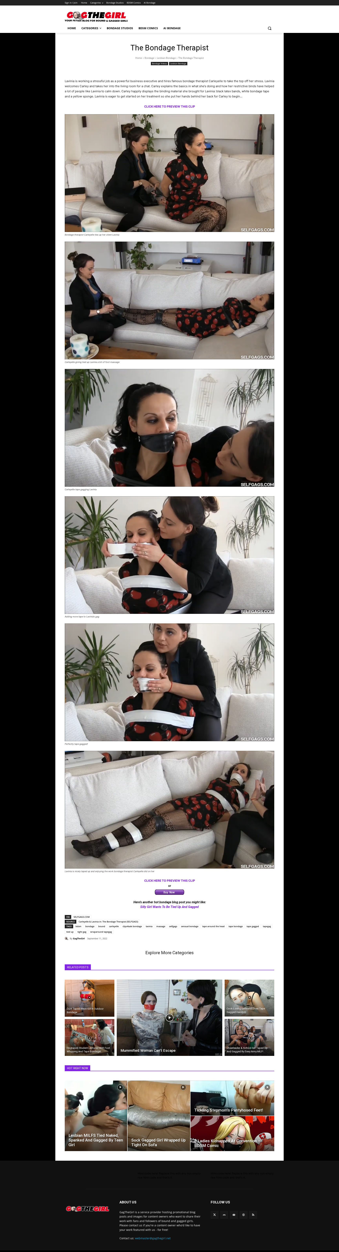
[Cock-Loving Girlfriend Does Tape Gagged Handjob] (249, 997)
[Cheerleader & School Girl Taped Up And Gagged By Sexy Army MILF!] (249, 1038)
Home (138, 58)
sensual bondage (189, 926)
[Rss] (253, 1215)
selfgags (173, 926)
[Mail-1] (234, 1215)
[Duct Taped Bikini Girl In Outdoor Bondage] (89, 997)
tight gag (81, 931)
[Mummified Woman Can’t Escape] (169, 1018)
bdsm (78, 926)
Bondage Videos (159, 63)
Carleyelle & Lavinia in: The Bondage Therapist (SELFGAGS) (108, 921)
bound (101, 926)
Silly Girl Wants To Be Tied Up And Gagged (169, 907)
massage (160, 926)
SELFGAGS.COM (82, 916)
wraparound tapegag (101, 931)
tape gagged (253, 926)
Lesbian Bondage (166, 58)
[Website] (243, 1215)
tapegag (267, 926)
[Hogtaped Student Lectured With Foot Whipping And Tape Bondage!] (89, 1038)
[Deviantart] (224, 1215)
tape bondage (236, 926)
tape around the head (213, 926)
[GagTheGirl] (67, 938)
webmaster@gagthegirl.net (153, 1238)
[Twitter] (214, 1215)
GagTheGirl (79, 938)
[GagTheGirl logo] (87, 1209)
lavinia (149, 926)
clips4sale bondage (132, 926)
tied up (70, 931)
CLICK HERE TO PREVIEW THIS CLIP (169, 880)
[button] (269, 28)
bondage (89, 926)
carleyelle (114, 926)
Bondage (149, 58)
